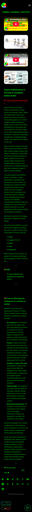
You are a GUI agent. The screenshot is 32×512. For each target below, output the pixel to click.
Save (8, 508)
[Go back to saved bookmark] (2, 508)
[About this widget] (2, 503)
